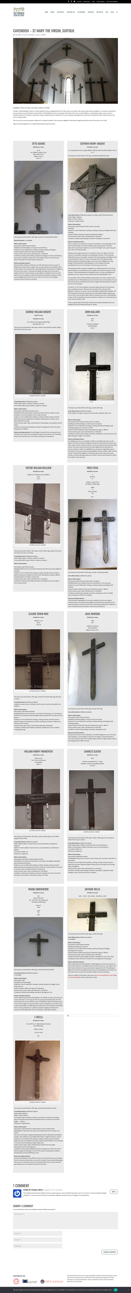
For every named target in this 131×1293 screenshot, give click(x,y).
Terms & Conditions (112, 1)
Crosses (25, 35)
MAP (107, 12)
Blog (112, 12)
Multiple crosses (34, 35)
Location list (71, 12)
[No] (128, 1290)
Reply (114, 1191)
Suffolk (43, 35)
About (52, 12)
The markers (81, 12)
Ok (116, 1290)
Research (91, 12)
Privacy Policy (100, 1)
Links (93, 1)
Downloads (86, 1)
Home (46, 12)
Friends (79, 1)
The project (60, 12)
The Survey (99, 12)
